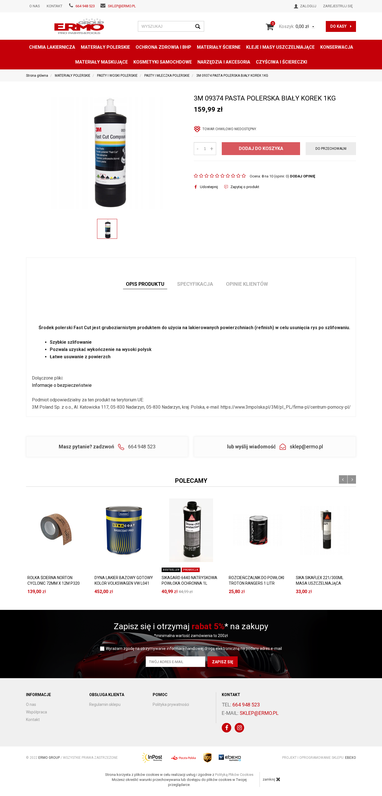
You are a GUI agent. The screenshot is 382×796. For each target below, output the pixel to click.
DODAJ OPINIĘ (302, 176)
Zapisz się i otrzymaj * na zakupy (191, 626)
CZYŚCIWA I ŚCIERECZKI (281, 62)
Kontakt (54, 6)
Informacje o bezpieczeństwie (62, 385)
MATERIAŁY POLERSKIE (105, 47)
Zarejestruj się (338, 6)
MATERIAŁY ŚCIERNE (218, 47)
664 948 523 (85, 6)
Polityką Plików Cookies (234, 774)
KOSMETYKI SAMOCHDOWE (162, 62)
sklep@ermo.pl (122, 6)
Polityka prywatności (171, 704)
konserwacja (336, 47)
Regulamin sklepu (105, 704)
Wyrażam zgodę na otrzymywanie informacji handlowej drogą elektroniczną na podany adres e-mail (194, 649)
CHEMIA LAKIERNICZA (52, 47)
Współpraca (36, 712)
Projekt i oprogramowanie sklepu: (319, 758)
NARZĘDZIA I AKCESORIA (223, 62)
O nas (34, 6)
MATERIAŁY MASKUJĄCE (101, 62)
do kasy (338, 26)
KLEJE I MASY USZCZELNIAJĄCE (280, 47)
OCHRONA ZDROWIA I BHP (163, 47)
